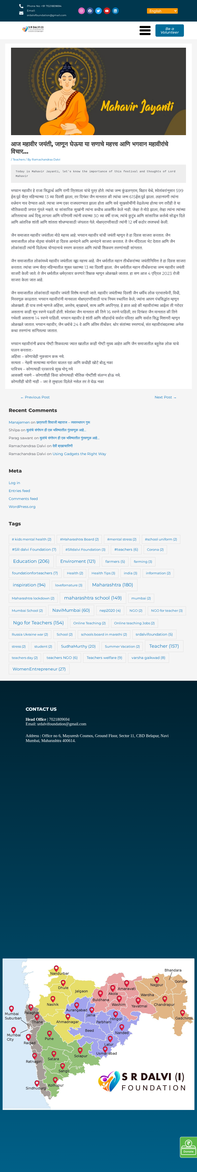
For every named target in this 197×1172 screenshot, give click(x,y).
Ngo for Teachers (38, 622)
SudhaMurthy (78, 646)
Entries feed (19, 491)
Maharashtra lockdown (33, 598)
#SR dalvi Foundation (34, 549)
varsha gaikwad (148, 657)
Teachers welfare (104, 657)
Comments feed (23, 499)
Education (31, 561)
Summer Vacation (122, 646)
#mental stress (121, 539)
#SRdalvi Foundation (85, 549)
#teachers (126, 549)
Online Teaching (89, 623)
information (158, 573)
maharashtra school (93, 597)
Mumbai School (27, 610)
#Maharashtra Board (79, 539)
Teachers (19, 159)
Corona (155, 549)
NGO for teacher (167, 610)
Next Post (166, 397)
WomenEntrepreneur (39, 669)
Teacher (164, 646)
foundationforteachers (35, 573)
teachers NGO (62, 657)
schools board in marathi (104, 634)
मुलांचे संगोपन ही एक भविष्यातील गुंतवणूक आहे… (56, 430)
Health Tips (103, 573)
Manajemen (19, 422)
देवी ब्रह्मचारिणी (63, 446)
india (130, 573)
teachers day (25, 658)
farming (143, 561)
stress (19, 646)
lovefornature (68, 585)
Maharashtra (112, 584)
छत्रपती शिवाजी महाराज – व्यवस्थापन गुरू (63, 422)
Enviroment (78, 561)
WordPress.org (22, 507)
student (43, 646)
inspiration (29, 584)
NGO (136, 610)
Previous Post (35, 397)
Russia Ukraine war (30, 634)
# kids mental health (31, 539)
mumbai (141, 598)
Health (75, 573)
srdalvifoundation (154, 634)
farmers (115, 561)
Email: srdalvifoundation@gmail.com (56, 724)
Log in (14, 483)
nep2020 (110, 610)
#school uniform (161, 539)
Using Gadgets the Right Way (79, 454)
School (65, 634)
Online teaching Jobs (134, 623)
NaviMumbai (71, 610)
